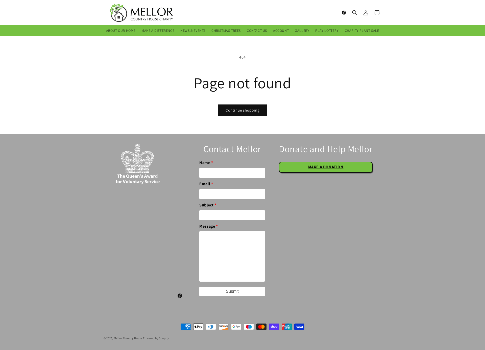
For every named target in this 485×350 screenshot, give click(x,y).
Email (206, 183)
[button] (354, 12)
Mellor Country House (128, 338)
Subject (207, 205)
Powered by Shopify (156, 338)
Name (206, 162)
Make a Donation (326, 167)
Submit (232, 291)
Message (208, 226)
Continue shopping (243, 110)
